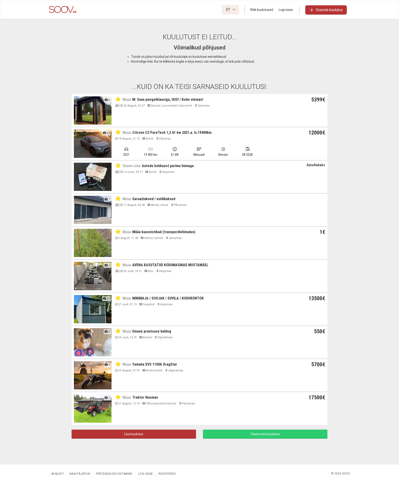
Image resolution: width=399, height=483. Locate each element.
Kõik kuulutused (261, 10)
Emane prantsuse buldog (151, 331)
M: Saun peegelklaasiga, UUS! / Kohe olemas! (167, 99)
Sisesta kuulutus (329, 10)
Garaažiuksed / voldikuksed (153, 199)
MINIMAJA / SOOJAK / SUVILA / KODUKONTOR (168, 298)
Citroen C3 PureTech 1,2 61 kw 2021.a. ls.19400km (172, 132)
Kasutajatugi (80, 473)
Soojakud (148, 304)
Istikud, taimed (153, 238)
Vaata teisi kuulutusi (265, 434)
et (228, 9)
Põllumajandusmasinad (160, 403)
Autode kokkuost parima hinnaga (168, 166)
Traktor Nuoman (145, 397)
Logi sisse (286, 10)
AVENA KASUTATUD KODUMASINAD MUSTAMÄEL (170, 265)
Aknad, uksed (159, 205)
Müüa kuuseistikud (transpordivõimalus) (163, 232)
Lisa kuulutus (133, 434)
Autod (149, 138)
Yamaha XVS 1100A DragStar (154, 364)
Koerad (147, 337)
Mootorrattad (153, 370)
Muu (150, 271)
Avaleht (57, 473)
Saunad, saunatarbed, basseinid (171, 105)
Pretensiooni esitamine (114, 473)
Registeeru (167, 473)
